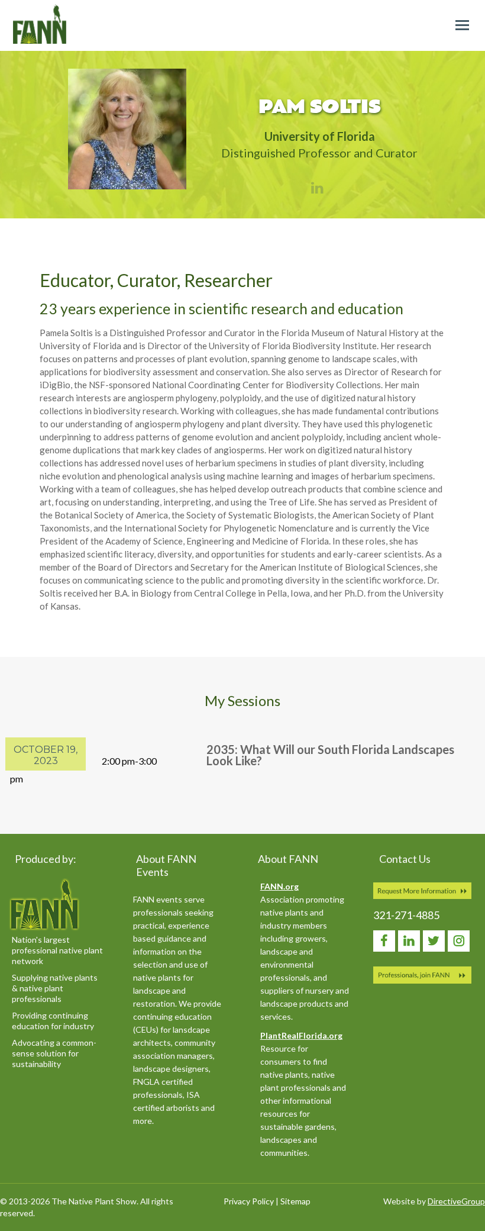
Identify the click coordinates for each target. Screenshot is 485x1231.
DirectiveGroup (456, 1201)
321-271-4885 (406, 914)
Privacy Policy (249, 1201)
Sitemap (295, 1201)
